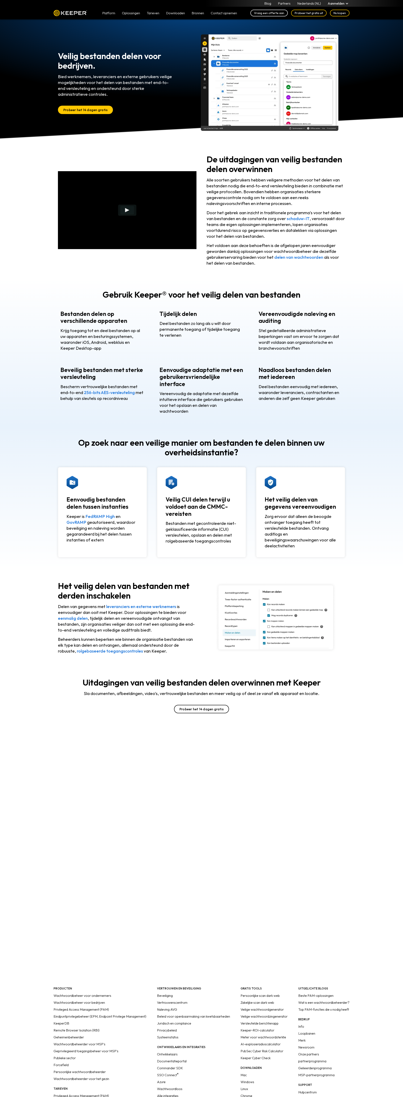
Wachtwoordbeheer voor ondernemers (82, 995)
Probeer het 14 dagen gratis (85, 110)
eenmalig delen (73, 618)
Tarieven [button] (153, 13)
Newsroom (306, 1047)
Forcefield (61, 1065)
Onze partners (308, 1054)
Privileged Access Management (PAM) (81, 1009)
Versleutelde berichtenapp (260, 1023)
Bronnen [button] (198, 13)
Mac (244, 1075)
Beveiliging (165, 995)
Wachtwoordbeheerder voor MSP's (79, 1044)
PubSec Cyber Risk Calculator (262, 1051)
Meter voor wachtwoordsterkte (263, 1037)
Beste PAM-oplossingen (316, 995)
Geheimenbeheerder (69, 1037)
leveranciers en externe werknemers (141, 606)
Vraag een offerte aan (269, 13)
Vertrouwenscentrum (172, 1002)
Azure (161, 1082)
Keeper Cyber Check (256, 1058)
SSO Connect (168, 1075)
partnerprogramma (312, 1061)
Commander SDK (170, 1068)
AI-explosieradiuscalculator (261, 1044)
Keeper (70, 13)
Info (301, 1026)
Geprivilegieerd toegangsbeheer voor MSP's (86, 1051)
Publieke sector (65, 1058)
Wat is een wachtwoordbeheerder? (323, 1002)
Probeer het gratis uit (309, 13)
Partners (284, 3)
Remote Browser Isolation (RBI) (76, 1030)
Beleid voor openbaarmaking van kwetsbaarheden (193, 1016)
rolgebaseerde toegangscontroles (110, 651)
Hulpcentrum (307, 1092)
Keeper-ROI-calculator (257, 1030)
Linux (244, 1089)
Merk (302, 1040)
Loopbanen (306, 1033)
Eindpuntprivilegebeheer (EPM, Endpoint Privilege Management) (100, 1016)
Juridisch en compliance (174, 1023)
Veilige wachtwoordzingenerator (264, 1016)
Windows (247, 1082)
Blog (267, 3)
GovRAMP (76, 522)
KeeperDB (61, 1023)
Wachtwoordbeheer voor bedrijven (79, 1002)
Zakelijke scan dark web (257, 1002)
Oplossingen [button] (131, 13)
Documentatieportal (172, 1061)
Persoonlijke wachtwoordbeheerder (80, 1072)
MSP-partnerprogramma (316, 1075)
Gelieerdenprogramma (315, 1068)
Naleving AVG (167, 1009)
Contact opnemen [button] (224, 13)
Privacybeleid (167, 1030)
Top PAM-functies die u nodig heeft (323, 1009)
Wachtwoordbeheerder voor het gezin (81, 1079)
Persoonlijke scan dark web (260, 995)
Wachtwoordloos (169, 1089)
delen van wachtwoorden (298, 257)
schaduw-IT (298, 218)
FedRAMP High (100, 516)
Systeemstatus (167, 1037)
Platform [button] (108, 13)
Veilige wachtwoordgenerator (262, 1009)
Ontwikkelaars (167, 1054)
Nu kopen (340, 13)
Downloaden (175, 13)
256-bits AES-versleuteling (109, 392)
